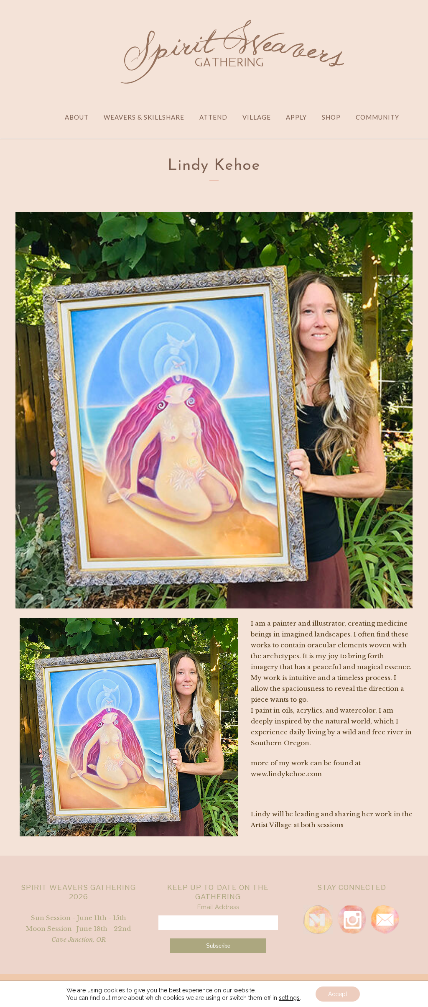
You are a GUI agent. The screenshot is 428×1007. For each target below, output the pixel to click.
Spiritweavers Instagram (351, 919)
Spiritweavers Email (385, 919)
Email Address (218, 907)
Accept (337, 994)
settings (289, 997)
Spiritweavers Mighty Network (318, 919)
